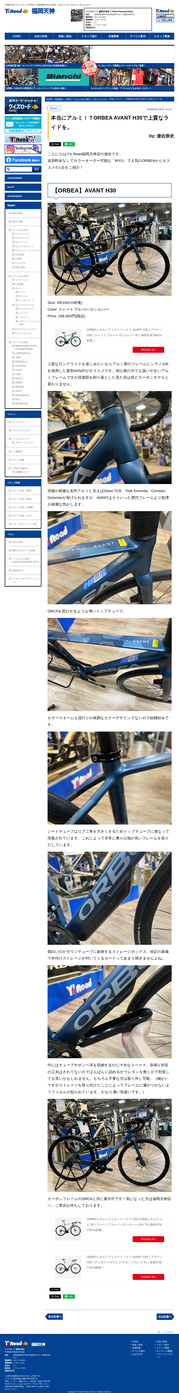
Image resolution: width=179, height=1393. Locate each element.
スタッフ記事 (13, 482)
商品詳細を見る (148, 350)
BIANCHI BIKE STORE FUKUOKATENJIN (26, 347)
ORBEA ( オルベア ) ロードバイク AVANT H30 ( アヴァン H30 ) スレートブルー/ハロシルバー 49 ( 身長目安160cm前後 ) (125, 335)
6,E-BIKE (19, 254)
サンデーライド (19, 422)
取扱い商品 (65, 36)
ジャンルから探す (20, 230)
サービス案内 (138, 36)
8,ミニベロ (20, 263)
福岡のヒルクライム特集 (23, 550)
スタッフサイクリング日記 (24, 524)
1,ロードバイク (22, 233)
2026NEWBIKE (14, 178)
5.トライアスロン (23, 333)
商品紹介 (11, 205)
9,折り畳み (20, 267)
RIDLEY (19, 378)
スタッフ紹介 (89, 36)
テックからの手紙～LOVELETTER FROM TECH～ (26, 560)
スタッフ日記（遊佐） (22, 499)
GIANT (18, 391)
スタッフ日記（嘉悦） (22, 490)
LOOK (18, 374)
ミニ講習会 (17, 451)
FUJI (17, 399)
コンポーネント (26, 300)
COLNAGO (20, 366)
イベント (11, 414)
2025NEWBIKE (14, 196)
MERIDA (19, 387)
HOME (17, 36)
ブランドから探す (20, 342)
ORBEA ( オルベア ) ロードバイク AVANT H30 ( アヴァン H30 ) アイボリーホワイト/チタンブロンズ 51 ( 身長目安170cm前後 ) (125, 1262)
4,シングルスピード (24, 246)
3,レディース (21, 242)
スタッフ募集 (162, 36)
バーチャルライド (20, 439)
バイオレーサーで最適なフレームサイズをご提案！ (122, 65)
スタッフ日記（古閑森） (23, 507)
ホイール (23, 296)
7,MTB (18, 259)
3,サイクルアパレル (24, 305)
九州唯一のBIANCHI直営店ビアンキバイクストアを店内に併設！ (36, 88)
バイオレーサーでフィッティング (25, 580)
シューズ (23, 313)
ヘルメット (24, 317)
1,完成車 (19, 284)
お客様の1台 (18, 570)
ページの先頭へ (168, 1332)
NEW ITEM (17, 213)
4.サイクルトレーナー (25, 329)
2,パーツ (19, 288)
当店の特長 (41, 36)
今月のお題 (17, 542)
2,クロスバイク (22, 238)
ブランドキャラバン (21, 430)
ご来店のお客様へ (20, 468)
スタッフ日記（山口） (22, 515)
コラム (10, 534)
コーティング (21, 280)
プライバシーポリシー (165, 1356)
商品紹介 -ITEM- (63, 99)
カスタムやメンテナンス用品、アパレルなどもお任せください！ (121, 88)
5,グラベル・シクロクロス (27, 250)
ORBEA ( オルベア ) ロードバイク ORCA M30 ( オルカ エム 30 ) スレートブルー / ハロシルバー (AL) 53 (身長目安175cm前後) (125, 1224)
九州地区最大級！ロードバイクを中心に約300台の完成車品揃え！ (37, 65)
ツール (22, 292)
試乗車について (22, 472)
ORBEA (19, 382)
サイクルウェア (26, 308)
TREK (18, 357)
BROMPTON (21, 403)
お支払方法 (137, 1354)
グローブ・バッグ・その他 (29, 323)
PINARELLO (21, 361)
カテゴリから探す (20, 276)
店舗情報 (113, 36)
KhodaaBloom (22, 395)
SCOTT (10, 187)
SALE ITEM (17, 221)
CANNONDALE (22, 353)
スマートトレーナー (24, 442)
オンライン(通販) (165, 1351)
